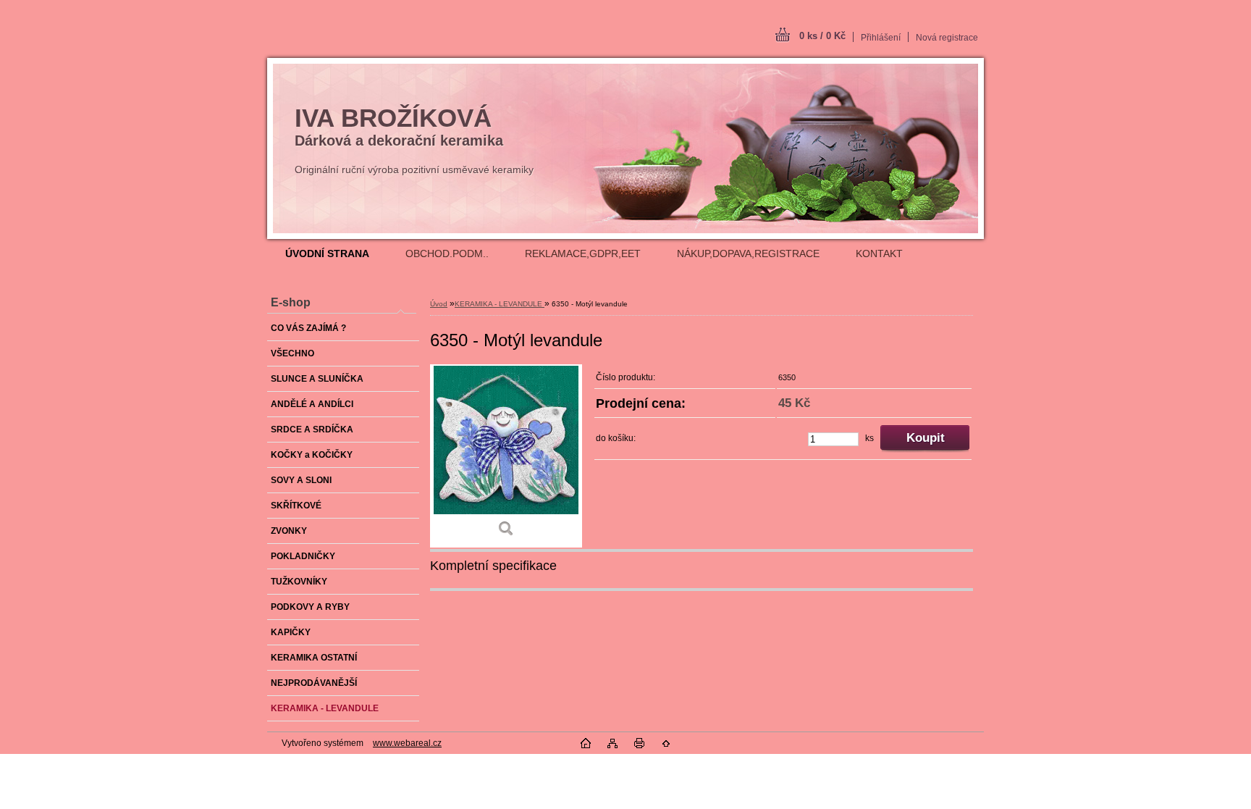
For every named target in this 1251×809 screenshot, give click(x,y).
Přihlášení (881, 38)
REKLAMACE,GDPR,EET (583, 253)
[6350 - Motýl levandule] (506, 456)
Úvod (438, 304)
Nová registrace (947, 38)
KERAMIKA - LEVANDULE (499, 304)
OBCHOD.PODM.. (447, 253)
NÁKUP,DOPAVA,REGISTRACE (748, 253)
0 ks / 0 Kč (822, 35)
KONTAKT (879, 253)
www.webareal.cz (407, 743)
